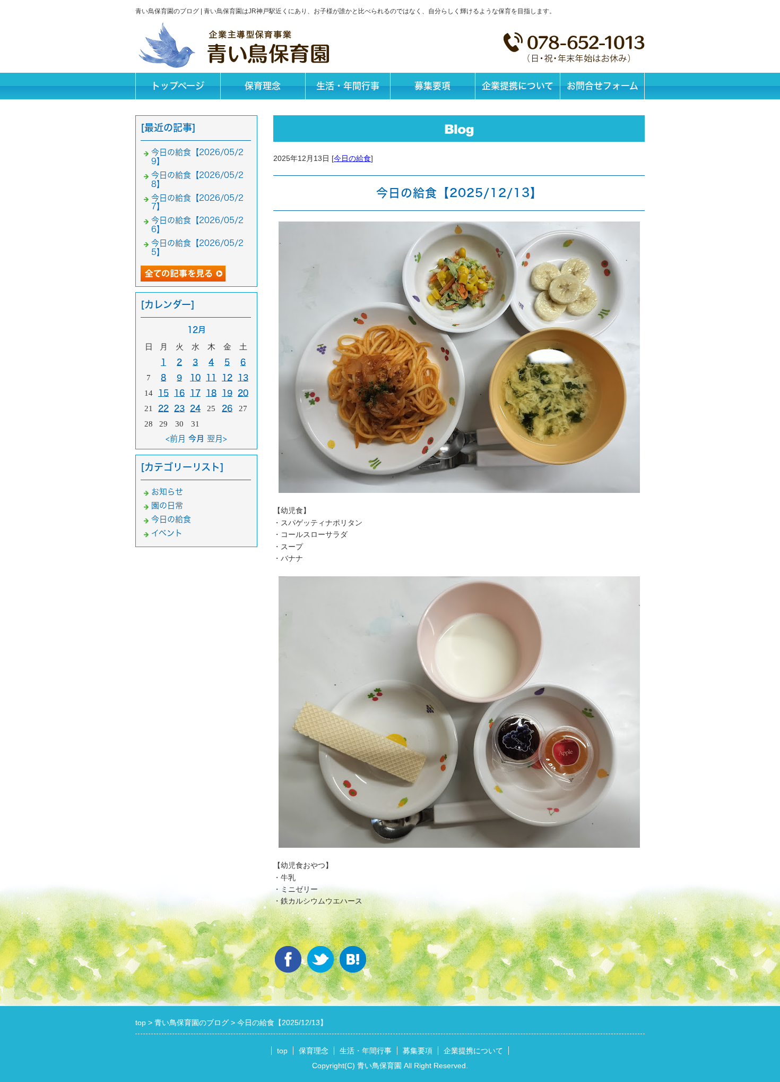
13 (243, 377)
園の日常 (167, 505)
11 (211, 377)
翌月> (217, 438)
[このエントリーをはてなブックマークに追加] (353, 959)
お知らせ (167, 492)
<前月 (176, 438)
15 (163, 393)
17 (195, 393)
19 (227, 393)
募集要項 (432, 85)
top (282, 1050)
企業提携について (517, 85)
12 (227, 377)
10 (195, 377)
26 (227, 408)
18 (211, 393)
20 (243, 393)
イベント (167, 533)
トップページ (177, 85)
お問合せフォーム (602, 85)
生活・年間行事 (347, 85)
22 (163, 408)
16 (179, 393)
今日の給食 (352, 158)
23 (179, 408)
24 (195, 408)
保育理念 (263, 85)
